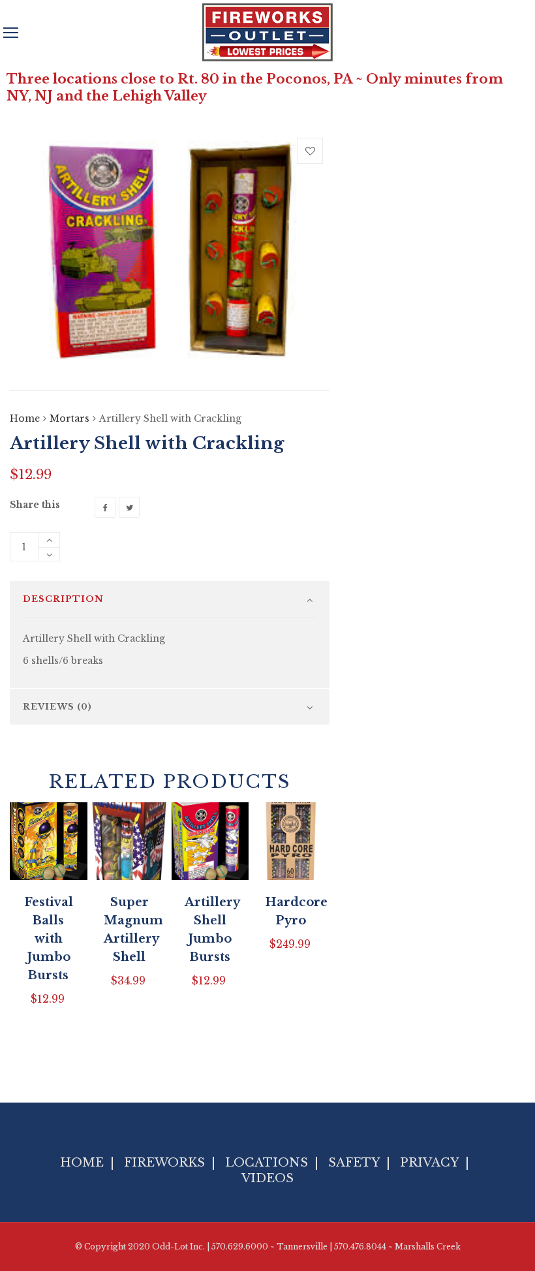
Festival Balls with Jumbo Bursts (48, 938)
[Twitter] (129, 507)
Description (63, 598)
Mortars (69, 418)
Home (25, 418)
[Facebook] (105, 507)
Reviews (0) (57, 706)
